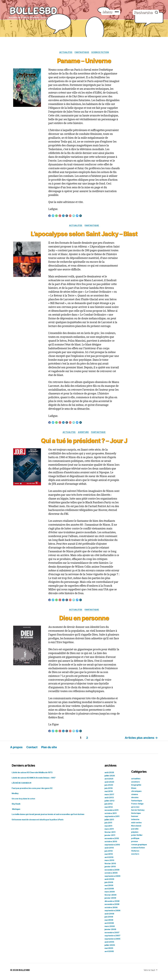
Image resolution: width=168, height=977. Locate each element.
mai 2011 (108, 826)
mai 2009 (109, 885)
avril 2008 (109, 923)
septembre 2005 (112, 939)
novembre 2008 (112, 904)
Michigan (16, 809)
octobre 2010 (111, 841)
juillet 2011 (109, 819)
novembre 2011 (112, 810)
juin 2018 (109, 788)
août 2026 (109, 772)
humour (134, 816)
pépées (134, 832)
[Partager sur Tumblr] (67, 215)
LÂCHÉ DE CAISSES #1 (21, 783)
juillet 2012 (109, 801)
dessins (134, 797)
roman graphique (139, 844)
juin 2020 (109, 785)
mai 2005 (109, 948)
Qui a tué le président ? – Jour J (84, 440)
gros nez (135, 807)
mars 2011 (109, 829)
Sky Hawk (16, 804)
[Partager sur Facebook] (49, 215)
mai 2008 (109, 920)
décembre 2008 (112, 901)
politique (135, 838)
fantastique (82, 52)
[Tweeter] (53, 215)
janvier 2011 (110, 835)
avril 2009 (109, 888)
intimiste (135, 819)
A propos (16, 747)
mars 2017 (109, 794)
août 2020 (109, 782)
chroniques (136, 791)
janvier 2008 (110, 929)
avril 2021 (109, 779)
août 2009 (109, 879)
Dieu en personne (84, 618)
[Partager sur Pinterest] (60, 215)
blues (133, 788)
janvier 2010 (110, 866)
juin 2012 (109, 804)
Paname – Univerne (84, 60)
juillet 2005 (110, 945)
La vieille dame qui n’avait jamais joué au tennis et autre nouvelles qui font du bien (48, 814)
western (135, 854)
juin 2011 (108, 822)
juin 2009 (109, 882)
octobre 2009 (111, 873)
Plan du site (49, 747)
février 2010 (110, 863)
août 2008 (109, 914)
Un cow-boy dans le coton (23, 798)
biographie (136, 785)
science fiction (100, 52)
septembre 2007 (112, 935)
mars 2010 (109, 860)
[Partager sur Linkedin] (63, 215)
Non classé (136, 826)
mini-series (136, 822)
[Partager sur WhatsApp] (56, 215)
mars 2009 (110, 891)
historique (136, 813)
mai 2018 (109, 791)
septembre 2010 (112, 844)
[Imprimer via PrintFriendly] (73, 215)
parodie (134, 829)
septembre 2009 (112, 876)
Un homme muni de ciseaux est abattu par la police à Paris (37, 819)
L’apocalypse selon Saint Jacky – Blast (84, 234)
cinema (134, 794)
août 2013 (109, 797)
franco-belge (137, 803)
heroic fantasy (137, 810)
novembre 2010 (112, 838)
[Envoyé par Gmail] (70, 215)
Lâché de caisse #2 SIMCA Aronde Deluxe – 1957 (33, 778)
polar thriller (136, 835)
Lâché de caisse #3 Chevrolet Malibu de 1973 (32, 772)
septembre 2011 (112, 816)
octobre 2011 (111, 813)
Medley (15, 793)
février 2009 (110, 895)
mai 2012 (109, 807)
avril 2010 (109, 857)
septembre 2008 (112, 910)
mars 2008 (110, 926)
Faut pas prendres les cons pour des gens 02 (32, 788)
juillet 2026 (110, 775)
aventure (83, 432)
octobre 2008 (111, 907)
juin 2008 (109, 917)
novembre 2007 (112, 932)
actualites (65, 52)
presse (134, 841)
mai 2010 (109, 854)
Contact (31, 747)
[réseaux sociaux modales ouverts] (80, 215)
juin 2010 (109, 851)
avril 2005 (109, 951)
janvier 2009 (110, 898)
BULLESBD (24, 970)
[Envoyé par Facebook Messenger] (77, 215)
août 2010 (109, 848)
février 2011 (110, 832)
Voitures (135, 851)
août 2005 (109, 942)
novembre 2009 (112, 870)
